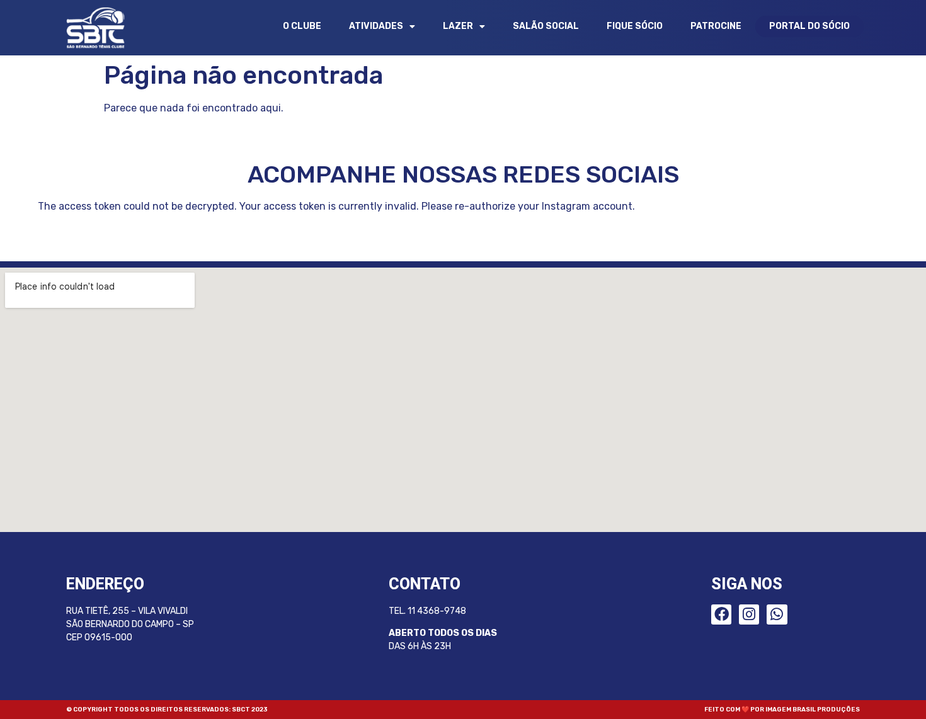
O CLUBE (302, 26)
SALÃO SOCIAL (546, 26)
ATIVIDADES (376, 26)
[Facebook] (721, 614)
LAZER (458, 26)
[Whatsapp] (777, 614)
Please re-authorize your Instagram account (526, 206)
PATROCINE (715, 26)
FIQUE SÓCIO (635, 26)
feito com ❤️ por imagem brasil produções (782, 709)
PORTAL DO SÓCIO (809, 26)
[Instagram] (749, 614)
